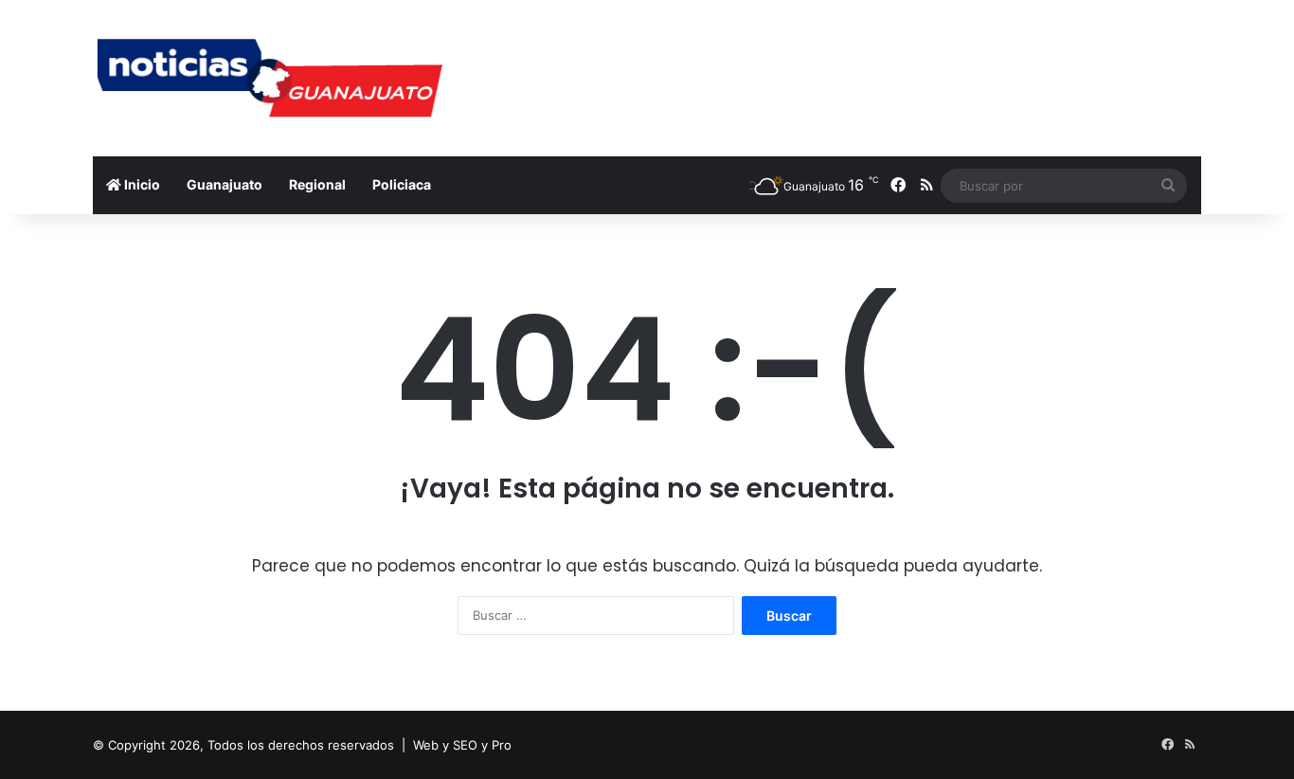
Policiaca (401, 184)
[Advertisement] (836, 61)
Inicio (140, 184)
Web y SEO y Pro (462, 744)
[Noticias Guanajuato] (268, 78)
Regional (317, 184)
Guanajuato (224, 184)
